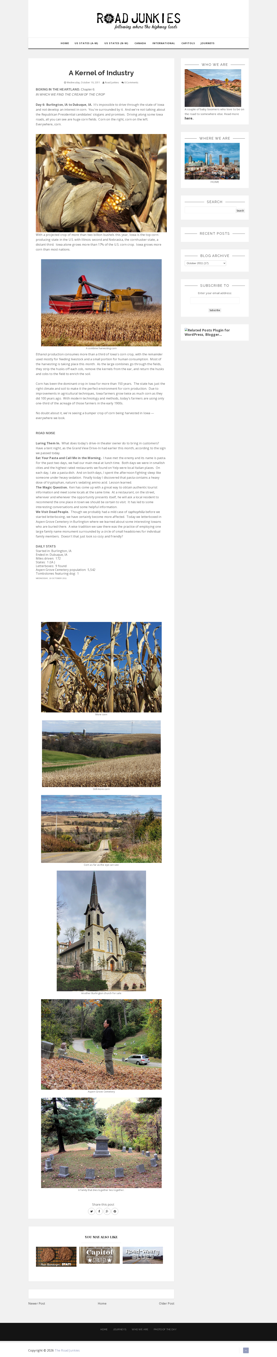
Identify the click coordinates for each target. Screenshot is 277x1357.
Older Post (166, 1303)
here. (189, 118)
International (163, 43)
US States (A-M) (86, 43)
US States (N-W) (116, 43)
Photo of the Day (165, 1329)
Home (102, 1303)
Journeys (119, 1329)
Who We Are (140, 1329)
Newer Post (36, 1303)
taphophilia (136, 512)
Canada (140, 43)
